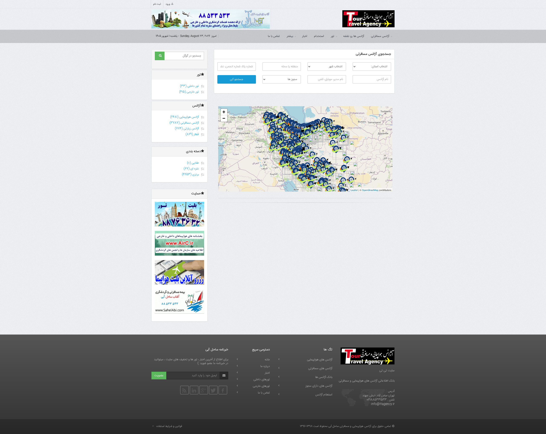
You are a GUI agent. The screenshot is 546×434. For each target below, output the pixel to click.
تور (332, 36)
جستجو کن (236, 79)
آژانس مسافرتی (380, 36)
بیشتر (290, 36)
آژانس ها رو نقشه (353, 36)
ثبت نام (157, 4)
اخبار (304, 36)
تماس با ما (274, 36)
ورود (168, 4)
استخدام (319, 36)
